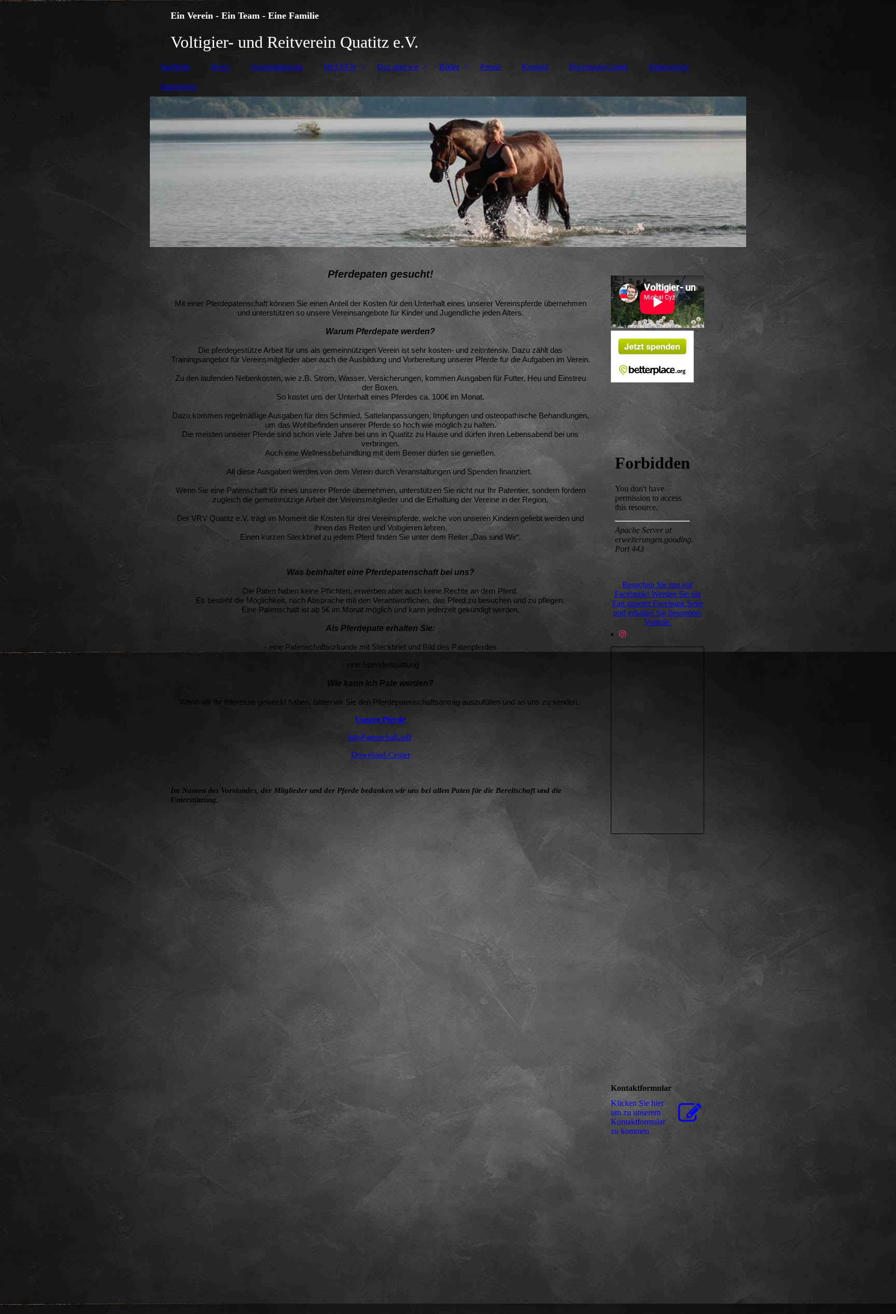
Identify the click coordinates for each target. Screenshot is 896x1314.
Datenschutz (669, 66)
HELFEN (340, 66)
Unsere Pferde (380, 719)
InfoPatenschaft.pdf (379, 737)
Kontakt (535, 66)
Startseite (175, 66)
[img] (448, 28)
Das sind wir (397, 66)
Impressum (178, 86)
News (220, 66)
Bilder (449, 66)
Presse (490, 66)
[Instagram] (622, 633)
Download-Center (598, 66)
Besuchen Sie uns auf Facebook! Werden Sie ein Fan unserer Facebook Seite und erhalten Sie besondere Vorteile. (657, 603)
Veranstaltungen (276, 66)
